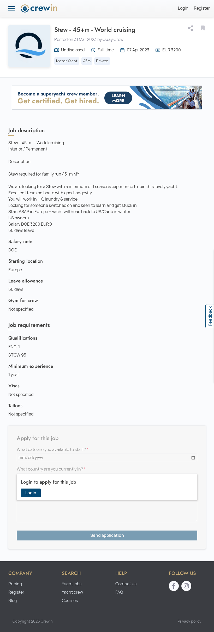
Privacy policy (189, 621)
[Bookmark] (203, 28)
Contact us (125, 584)
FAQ (119, 592)
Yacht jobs (71, 584)
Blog (12, 600)
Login (183, 8)
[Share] (191, 28)
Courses (70, 600)
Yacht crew (72, 592)
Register (202, 8)
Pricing (15, 584)
